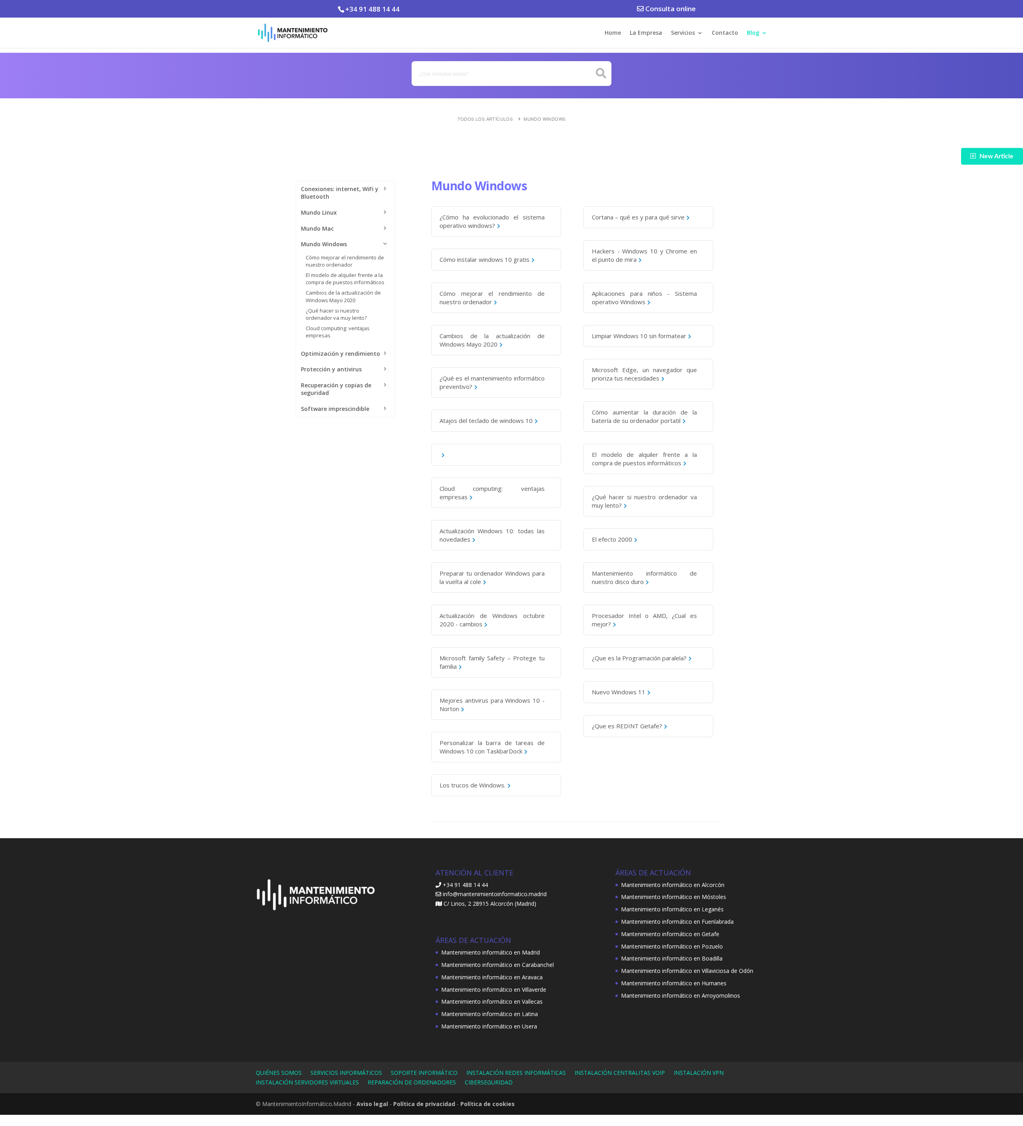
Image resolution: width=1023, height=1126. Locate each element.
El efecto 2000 (612, 539)
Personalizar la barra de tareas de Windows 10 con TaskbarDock (492, 747)
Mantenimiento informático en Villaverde (493, 989)
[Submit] (601, 73)
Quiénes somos (279, 1072)
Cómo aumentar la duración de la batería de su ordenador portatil (644, 416)
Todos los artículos (485, 119)
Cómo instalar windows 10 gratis (484, 259)
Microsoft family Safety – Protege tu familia (492, 662)
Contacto (725, 33)
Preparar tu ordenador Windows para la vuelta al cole (492, 577)
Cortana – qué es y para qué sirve (638, 217)
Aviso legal (372, 1104)
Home (613, 33)
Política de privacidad (424, 1104)
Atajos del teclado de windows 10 (486, 420)
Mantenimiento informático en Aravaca (492, 977)
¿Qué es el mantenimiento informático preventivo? (492, 382)
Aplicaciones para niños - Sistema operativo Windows (644, 297)
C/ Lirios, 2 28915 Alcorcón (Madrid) (490, 903)
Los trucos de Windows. (473, 785)
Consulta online (670, 8)
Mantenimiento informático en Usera (489, 1026)
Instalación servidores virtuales (307, 1082)
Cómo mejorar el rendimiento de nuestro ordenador (345, 261)
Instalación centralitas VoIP (620, 1072)
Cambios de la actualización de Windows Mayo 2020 (343, 296)
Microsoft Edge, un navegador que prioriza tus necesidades (644, 374)
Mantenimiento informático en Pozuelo (672, 946)
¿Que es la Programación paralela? (639, 658)
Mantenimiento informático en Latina (489, 1014)
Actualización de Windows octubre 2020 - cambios (492, 620)
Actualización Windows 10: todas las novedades (492, 535)
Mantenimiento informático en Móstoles (673, 897)
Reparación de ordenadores (412, 1082)
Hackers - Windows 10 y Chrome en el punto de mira (644, 255)
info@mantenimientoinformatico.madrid (495, 894)
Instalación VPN (699, 1072)
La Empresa (646, 33)
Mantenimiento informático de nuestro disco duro (644, 577)
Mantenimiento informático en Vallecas (492, 1001)
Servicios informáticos (346, 1072)
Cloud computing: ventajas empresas (492, 492)
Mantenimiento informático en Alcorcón (672, 885)
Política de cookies (487, 1104)
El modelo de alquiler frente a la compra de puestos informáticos (345, 278)
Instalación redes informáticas (516, 1072)
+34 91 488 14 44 (372, 9)
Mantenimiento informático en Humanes (673, 983)
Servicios (683, 33)
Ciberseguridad (489, 1082)
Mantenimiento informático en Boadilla (671, 958)
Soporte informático (424, 1072)
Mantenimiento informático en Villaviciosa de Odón (687, 971)
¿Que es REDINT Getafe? (627, 726)
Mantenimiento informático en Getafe (670, 934)
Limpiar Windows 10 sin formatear (639, 336)
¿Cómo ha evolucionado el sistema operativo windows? (492, 221)
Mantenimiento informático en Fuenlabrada (677, 921)
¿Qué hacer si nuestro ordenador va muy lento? (336, 314)
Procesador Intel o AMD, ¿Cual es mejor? (644, 620)
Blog (753, 33)
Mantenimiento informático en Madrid (490, 952)
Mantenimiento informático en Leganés (672, 909)
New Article (996, 156)
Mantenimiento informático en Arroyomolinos (680, 995)
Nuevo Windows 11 (618, 692)
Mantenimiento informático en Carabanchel (497, 965)
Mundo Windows (544, 119)
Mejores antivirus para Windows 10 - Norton (492, 704)
